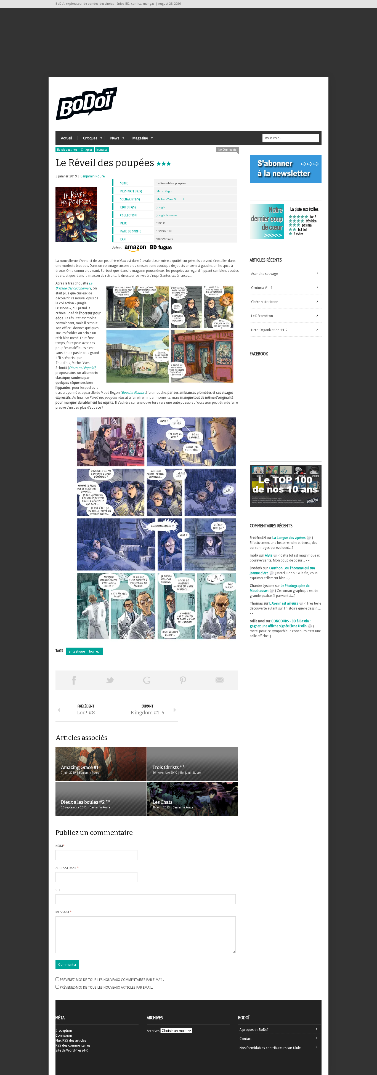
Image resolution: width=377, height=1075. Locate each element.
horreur (95, 651)
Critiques (87, 139)
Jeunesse (101, 149)
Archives (153, 1031)
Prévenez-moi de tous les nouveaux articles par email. (106, 987)
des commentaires (72, 1045)
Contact (246, 1039)
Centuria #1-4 (261, 288)
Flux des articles (70, 1040)
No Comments (227, 149)
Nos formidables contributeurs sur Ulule (270, 1048)
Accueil (66, 138)
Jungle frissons (166, 215)
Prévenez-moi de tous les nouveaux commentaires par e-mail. (112, 980)
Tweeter (110, 680)
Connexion (63, 1035)
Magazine (137, 139)
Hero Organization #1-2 (269, 330)
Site (58, 890)
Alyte (268, 555)
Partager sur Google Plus (146, 680)
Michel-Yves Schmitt (170, 199)
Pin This (183, 680)
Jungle (160, 207)
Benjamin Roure (93, 176)
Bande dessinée (67, 149)
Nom (60, 846)
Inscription (63, 1031)
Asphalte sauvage (264, 274)
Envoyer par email (219, 680)
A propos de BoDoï (254, 1030)
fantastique (76, 651)
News (112, 139)
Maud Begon (164, 191)
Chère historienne (264, 302)
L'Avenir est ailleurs (283, 603)
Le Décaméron (262, 316)
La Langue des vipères (289, 538)
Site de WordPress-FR (71, 1050)
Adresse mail (67, 868)
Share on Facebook (73, 680)
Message (63, 912)
